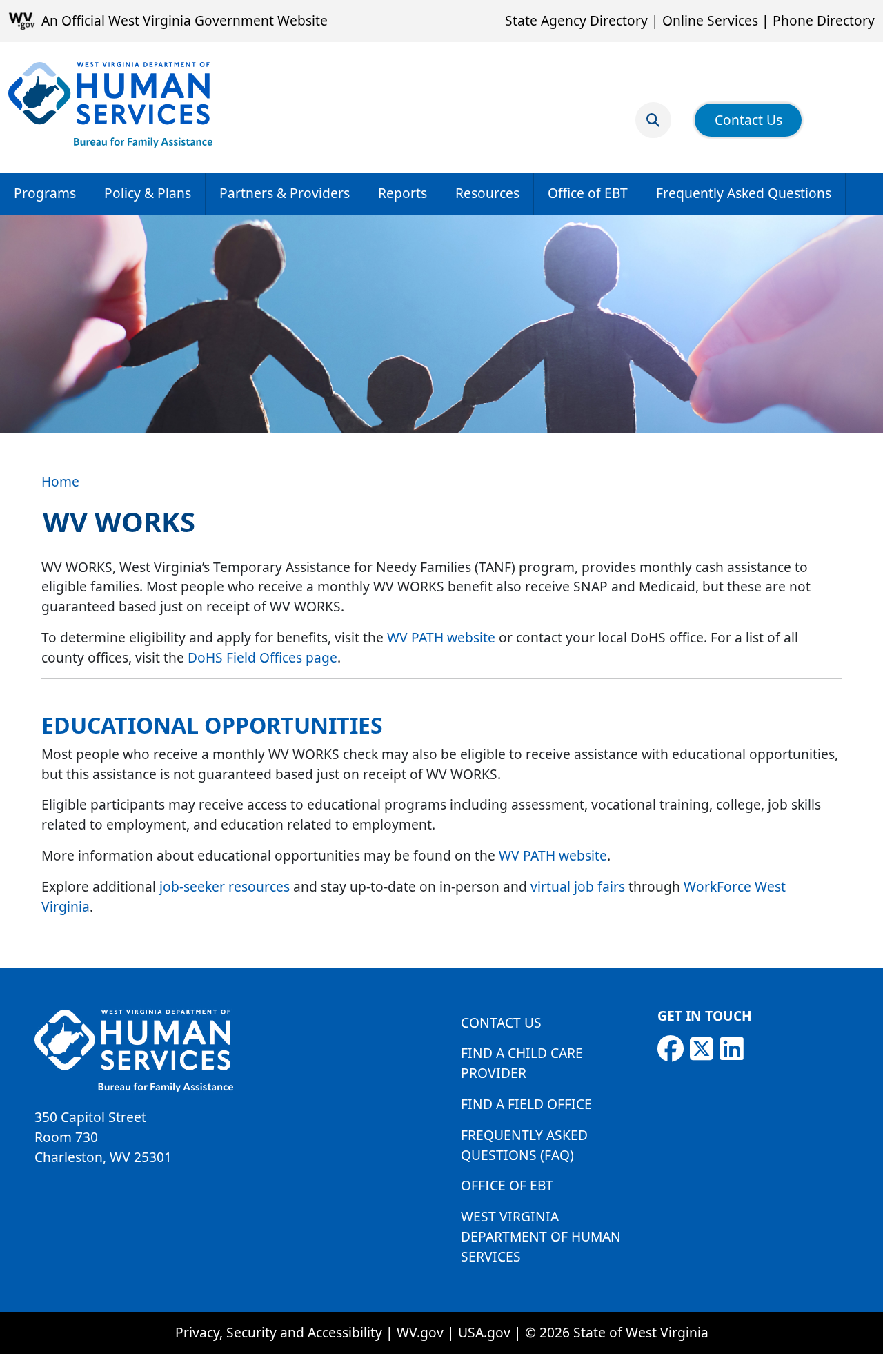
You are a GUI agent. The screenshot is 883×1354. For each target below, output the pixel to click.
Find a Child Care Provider (522, 1062)
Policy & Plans (147, 193)
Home (60, 481)
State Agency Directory (576, 20)
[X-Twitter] (701, 1049)
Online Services (710, 20)
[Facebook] (670, 1049)
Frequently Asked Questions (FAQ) (524, 1145)
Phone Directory (824, 20)
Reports (402, 193)
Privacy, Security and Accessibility (278, 1332)
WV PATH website (441, 637)
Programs (45, 193)
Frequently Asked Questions (743, 193)
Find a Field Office (526, 1104)
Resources (487, 193)
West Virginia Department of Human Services (541, 1236)
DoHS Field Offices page (262, 657)
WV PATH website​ (553, 855)
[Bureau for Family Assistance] (110, 105)
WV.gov (420, 1332)
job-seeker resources (224, 886)
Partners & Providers (284, 193)
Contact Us (748, 119)
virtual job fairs (577, 886)
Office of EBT (588, 193)
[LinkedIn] (732, 1049)
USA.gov (484, 1332)
